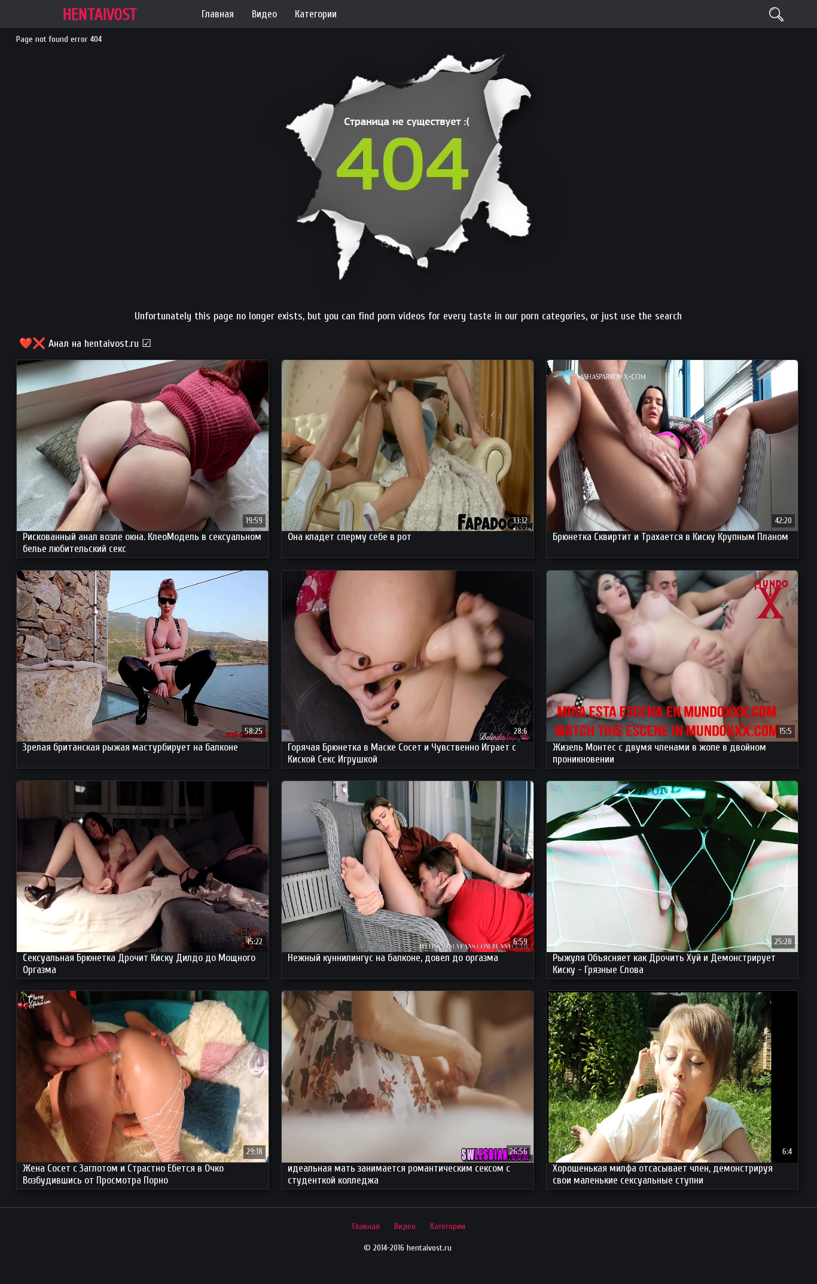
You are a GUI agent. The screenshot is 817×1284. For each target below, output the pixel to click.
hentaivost (100, 14)
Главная (218, 14)
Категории (316, 14)
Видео (264, 14)
